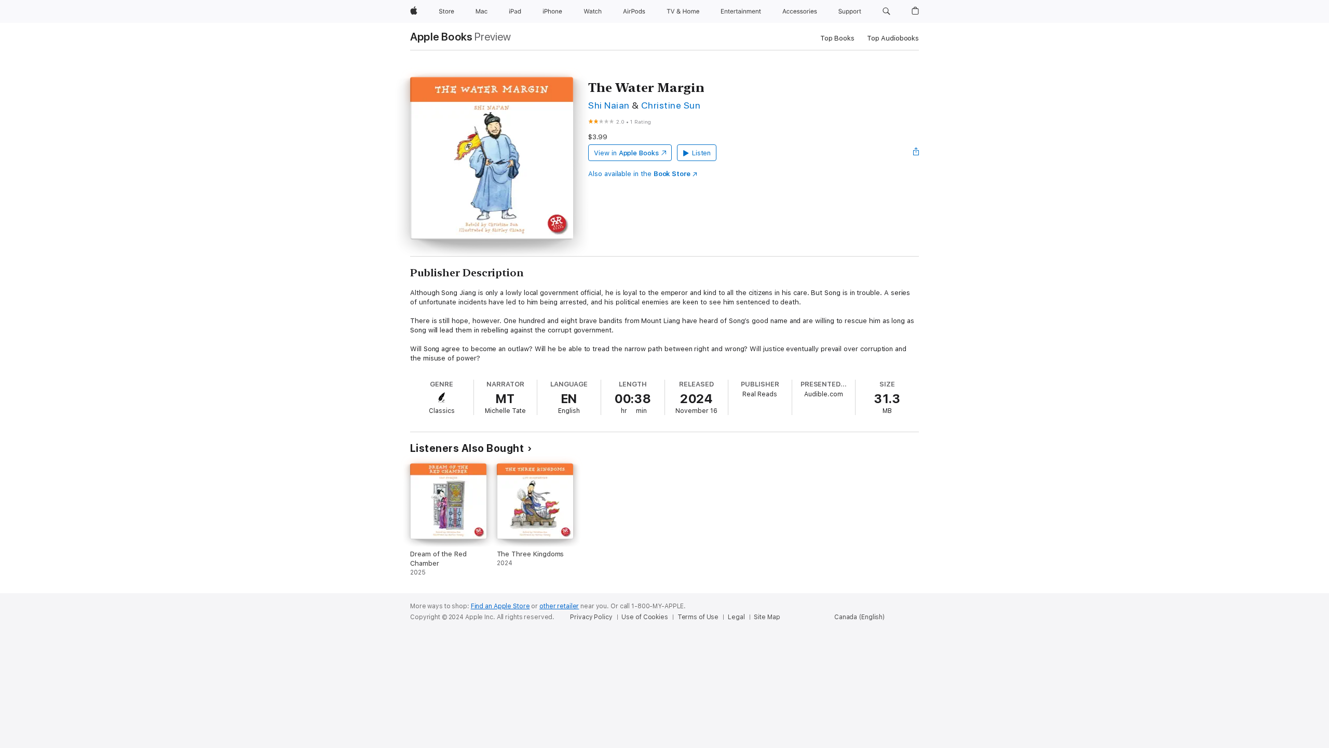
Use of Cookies (644, 617)
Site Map (767, 617)
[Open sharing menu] (916, 153)
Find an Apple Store (500, 606)
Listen (701, 153)
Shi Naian (608, 105)
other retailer (559, 606)
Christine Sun (670, 105)
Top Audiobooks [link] (893, 38)
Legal (736, 617)
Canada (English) (859, 617)
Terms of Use (698, 617)
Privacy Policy (591, 617)
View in (626, 153)
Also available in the (639, 174)
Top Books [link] (837, 38)
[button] (886, 11)
